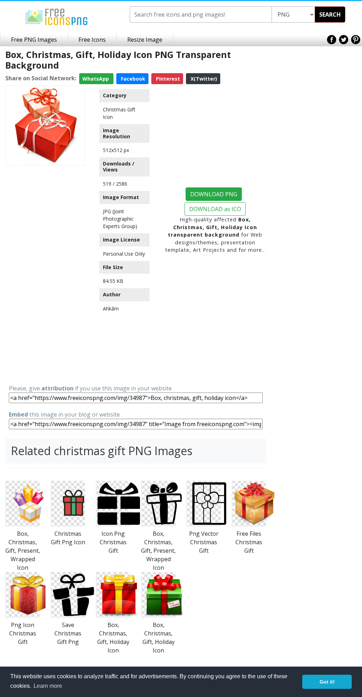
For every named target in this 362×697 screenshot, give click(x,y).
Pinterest (167, 78)
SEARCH (330, 14)
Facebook (132, 78)
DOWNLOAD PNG (213, 194)
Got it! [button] (327, 682)
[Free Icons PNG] (56, 16)
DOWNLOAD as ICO (215, 209)
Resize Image (144, 39)
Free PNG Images (34, 39)
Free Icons (92, 39)
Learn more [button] (48, 686)
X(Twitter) (203, 78)
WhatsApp (96, 78)
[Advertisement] (45, 274)
